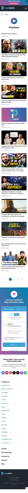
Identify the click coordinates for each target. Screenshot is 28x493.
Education (4, 396)
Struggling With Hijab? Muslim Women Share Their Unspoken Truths (14, 147)
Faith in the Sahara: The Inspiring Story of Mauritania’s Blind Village (13, 267)
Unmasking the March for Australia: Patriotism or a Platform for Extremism (12, 192)
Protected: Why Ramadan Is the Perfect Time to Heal (12, 78)
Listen (3, 407)
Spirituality (4, 432)
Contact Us (5, 456)
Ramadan (4, 425)
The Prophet (5, 443)
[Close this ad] (26, 488)
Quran (3, 421)
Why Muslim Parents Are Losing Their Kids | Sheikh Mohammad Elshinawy (13, 55)
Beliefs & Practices (6, 389)
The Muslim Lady (6, 439)
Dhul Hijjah (4, 393)
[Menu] (26, 8)
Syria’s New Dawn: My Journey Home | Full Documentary (13, 244)
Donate (4, 449)
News (3, 414)
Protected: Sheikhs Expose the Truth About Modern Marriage (13, 101)
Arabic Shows (5, 385)
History (3, 400)
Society (3, 428)
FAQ (2, 464)
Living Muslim (5, 410)
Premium (4, 418)
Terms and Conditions (14, 477)
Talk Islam (4, 436)
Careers (4, 460)
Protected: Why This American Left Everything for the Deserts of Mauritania (12, 215)
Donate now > (14, 3)
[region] (14, 491)
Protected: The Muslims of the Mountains (13, 237)
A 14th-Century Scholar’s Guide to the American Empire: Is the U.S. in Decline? (12, 170)
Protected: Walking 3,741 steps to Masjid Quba (12, 124)
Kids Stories (5, 403)
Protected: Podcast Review (9, 34)
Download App (6, 452)
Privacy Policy (14, 480)
